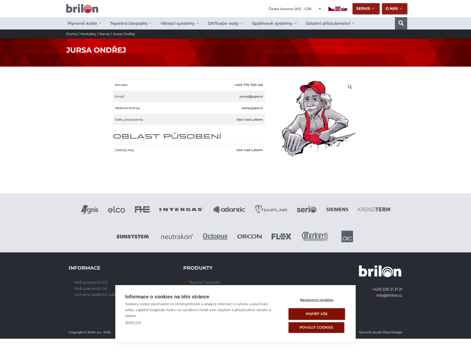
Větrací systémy (177, 23)
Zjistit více (133, 322)
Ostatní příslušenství (328, 23)
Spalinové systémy (272, 23)
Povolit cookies (316, 327)
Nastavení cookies (316, 300)
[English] (338, 8)
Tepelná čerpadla (128, 23)
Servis (104, 34)
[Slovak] (344, 8)
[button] (401, 23)
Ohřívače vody (223, 23)
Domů (71, 34)
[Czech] (331, 8)
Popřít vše (316, 314)
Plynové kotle (82, 23)
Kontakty (88, 34)
